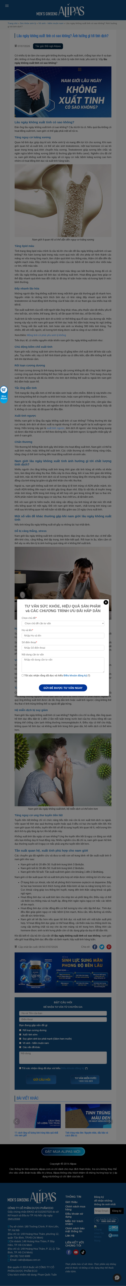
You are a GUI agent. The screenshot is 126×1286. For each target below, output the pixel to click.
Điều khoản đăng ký (75, 675)
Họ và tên (27, 630)
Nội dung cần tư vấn (33, 654)
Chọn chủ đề (29, 618)
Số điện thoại (29, 642)
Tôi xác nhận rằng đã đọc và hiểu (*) (57, 675)
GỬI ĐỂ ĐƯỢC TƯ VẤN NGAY (63, 687)
